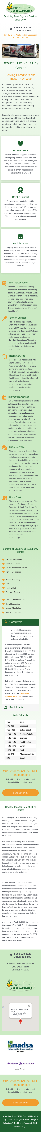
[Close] (29, 1006)
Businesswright (20, 1127)
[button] (20, 1021)
